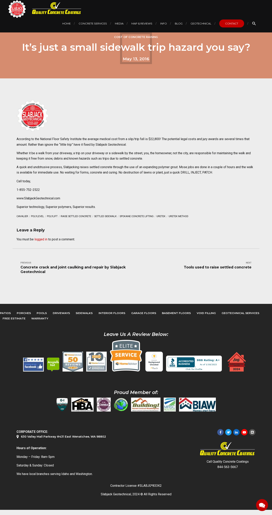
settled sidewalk (105, 216)
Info (163, 23)
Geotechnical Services (240, 313)
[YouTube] (244, 432)
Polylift (52, 216)
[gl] (121, 405)
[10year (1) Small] (96, 362)
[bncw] (145, 405)
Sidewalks (84, 313)
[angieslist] (53, 365)
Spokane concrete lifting (137, 216)
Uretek (161, 216)
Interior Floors (112, 313)
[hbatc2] (82, 405)
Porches (24, 313)
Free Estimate (14, 318)
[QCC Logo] (54, 8)
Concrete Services (93, 23)
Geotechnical (201, 23)
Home (66, 23)
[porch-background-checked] (154, 362)
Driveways (61, 313)
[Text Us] (262, 505)
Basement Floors (176, 313)
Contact (231, 23)
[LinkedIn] (236, 432)
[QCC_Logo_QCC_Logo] (227, 449)
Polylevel (37, 216)
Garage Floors (143, 313)
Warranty (39, 318)
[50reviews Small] (73, 362)
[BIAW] (197, 405)
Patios (5, 313)
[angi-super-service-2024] (237, 362)
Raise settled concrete (76, 216)
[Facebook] (220, 432)
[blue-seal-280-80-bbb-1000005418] (194, 364)
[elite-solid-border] (126, 356)
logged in (40, 239)
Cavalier (22, 216)
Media (119, 23)
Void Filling (206, 313)
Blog (179, 23)
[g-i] (62, 405)
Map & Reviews (141, 23)
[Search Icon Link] (254, 23)
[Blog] (252, 432)
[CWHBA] (104, 405)
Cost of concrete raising (136, 37)
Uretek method (178, 216)
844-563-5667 (227, 467)
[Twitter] (228, 432)
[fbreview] (33, 365)
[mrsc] (170, 405)
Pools (42, 313)
